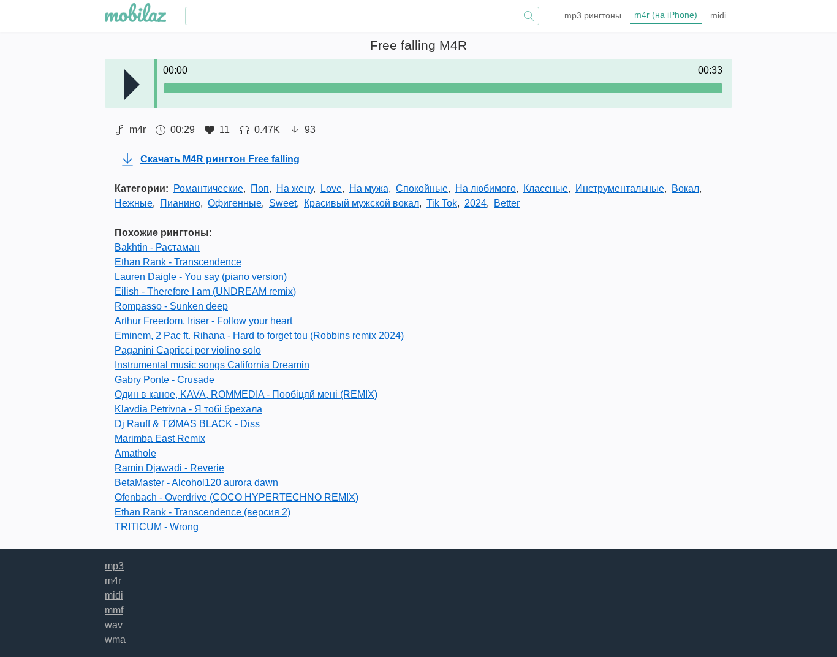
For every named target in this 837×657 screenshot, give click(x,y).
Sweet (283, 203)
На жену (294, 188)
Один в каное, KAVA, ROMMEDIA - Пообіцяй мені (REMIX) (246, 394)
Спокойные (422, 188)
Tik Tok (441, 203)
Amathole (135, 453)
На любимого (485, 188)
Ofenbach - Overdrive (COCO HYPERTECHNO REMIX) (236, 497)
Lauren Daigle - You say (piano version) (201, 277)
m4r (665, 15)
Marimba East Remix (160, 438)
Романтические (208, 188)
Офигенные (235, 203)
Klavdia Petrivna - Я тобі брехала (188, 409)
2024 (475, 203)
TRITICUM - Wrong (157, 527)
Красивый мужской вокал (361, 203)
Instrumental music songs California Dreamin (212, 365)
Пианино (180, 203)
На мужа (368, 188)
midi (718, 15)
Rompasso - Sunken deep (171, 306)
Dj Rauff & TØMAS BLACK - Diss (187, 424)
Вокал (685, 188)
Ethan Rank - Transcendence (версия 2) (202, 512)
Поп (260, 188)
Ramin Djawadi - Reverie (169, 468)
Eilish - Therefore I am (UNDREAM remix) (205, 291)
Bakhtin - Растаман (157, 247)
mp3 (592, 15)
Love (331, 188)
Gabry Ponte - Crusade (164, 379)
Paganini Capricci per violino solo (188, 350)
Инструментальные (619, 188)
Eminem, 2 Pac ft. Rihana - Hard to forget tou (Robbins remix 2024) (259, 335)
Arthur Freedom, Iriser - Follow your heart (203, 321)
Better (507, 203)
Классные (545, 188)
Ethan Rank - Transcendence (178, 262)
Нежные (134, 203)
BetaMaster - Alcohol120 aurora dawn (196, 482)
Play (132, 84)
